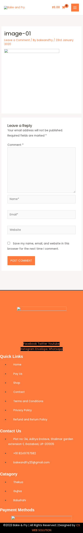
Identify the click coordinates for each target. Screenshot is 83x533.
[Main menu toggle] (75, 7)
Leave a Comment (17, 40)
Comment (15, 145)
